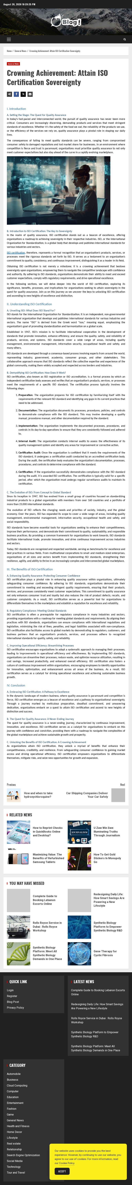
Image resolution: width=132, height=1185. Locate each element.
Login (10, 990)
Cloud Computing (17, 1085)
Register (12, 996)
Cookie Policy (66, 1163)
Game (10, 1114)
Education (13, 1097)
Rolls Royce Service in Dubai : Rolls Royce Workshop (18, 927)
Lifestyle (12, 1137)
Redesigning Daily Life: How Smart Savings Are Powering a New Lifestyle (79, 900)
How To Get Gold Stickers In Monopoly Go (79, 858)
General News (13, 63)
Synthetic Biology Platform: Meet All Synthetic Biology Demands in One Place (18, 953)
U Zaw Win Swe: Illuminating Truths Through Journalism (79, 832)
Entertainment (15, 1103)
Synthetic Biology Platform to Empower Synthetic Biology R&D (79, 927)
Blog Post (13, 1001)
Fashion (11, 1108)
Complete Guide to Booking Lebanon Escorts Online (18, 900)
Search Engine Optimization (23, 1155)
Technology (14, 1166)
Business (12, 1079)
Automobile (14, 1074)
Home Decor (14, 1132)
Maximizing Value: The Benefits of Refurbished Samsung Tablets (18, 858)
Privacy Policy (15, 1007)
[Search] (125, 39)
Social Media (15, 1161)
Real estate (14, 1143)
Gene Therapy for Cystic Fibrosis (79, 953)
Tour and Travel (16, 1172)
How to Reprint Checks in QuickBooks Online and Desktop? (18, 832)
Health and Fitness (18, 1126)
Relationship (14, 1149)
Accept (62, 1171)
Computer (13, 1091)
